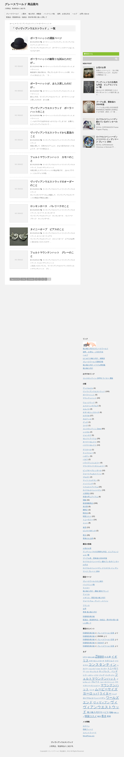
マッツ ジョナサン (90, 480)
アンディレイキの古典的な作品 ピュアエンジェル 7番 (106, 84)
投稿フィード (88, 729)
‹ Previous (30, 279)
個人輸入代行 (88, 368)
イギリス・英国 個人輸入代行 (94, 598)
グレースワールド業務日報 (93, 362)
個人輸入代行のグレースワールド (95, 349)
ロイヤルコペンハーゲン (92, 490)
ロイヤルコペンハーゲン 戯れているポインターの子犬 (106, 121)
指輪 (84, 500)
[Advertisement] (101, 35)
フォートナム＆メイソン (92, 474)
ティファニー (88, 453)
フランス (86, 605)
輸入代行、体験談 (35, 14)
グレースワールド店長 (105, 633)
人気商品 (86, 493)
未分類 (85, 506)
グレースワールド (12, 14)
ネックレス (94, 671)
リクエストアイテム (90, 487)
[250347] (100, 643)
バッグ (101, 675)
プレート (95, 682)
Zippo (99, 656)
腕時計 (85, 510)
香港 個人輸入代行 (90, 612)
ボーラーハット (48, 42)
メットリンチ (88, 484)
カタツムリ (110, 661)
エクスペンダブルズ (90, 406)
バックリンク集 (49, 14)
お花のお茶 (101, 67)
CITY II (85, 657)
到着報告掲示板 (89, 616)
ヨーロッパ (91, 693)
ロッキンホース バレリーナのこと (49, 206)
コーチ (85, 425)
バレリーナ (40, 213)
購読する (89, 54)
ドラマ (87, 671)
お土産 (107, 657)
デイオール (87, 450)
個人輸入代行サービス (98, 712)
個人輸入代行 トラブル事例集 (94, 365)
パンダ (107, 675)
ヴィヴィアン (57, 42)
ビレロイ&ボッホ (89, 531)
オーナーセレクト (89, 442)
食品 (99, 716)
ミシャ (85, 523)
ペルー (102, 682)
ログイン (86, 726)
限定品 (85, 513)
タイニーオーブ (42, 236)
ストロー (104, 668)
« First (23, 279)
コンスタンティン (102, 664)
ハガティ (86, 456)
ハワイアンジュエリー (91, 463)
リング (114, 694)
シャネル (86, 432)
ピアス (50, 236)
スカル (98, 668)
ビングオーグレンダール (92, 470)
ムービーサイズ (106, 689)
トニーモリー (88, 520)
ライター (86, 588)
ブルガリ (86, 477)
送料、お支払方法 (63, 14)
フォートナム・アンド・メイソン (95, 601)
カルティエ (87, 419)
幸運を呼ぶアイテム (90, 497)
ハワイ (96, 675)
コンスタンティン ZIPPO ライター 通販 (98, 378)
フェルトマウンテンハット (45, 167)
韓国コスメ (87, 516)
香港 (109, 716)
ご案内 (23, 14)
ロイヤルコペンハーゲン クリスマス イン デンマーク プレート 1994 (107, 139)
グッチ (85, 422)
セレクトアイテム (89, 438)
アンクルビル (88, 388)
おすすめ (86, 416)
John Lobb (91, 657)
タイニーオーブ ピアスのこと (47, 229)
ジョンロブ (87, 435)
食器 (84, 527)
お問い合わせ (84, 14)
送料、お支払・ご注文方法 (93, 352)
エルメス (86, 409)
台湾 (84, 609)
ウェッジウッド (89, 402)
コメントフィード (89, 733)
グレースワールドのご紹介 (93, 581)
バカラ (85, 459)
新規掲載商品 (88, 503)
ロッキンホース (50, 213)
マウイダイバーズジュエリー (94, 466)
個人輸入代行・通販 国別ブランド (96, 591)
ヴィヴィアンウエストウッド (62, 66)
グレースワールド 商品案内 (21, 4)
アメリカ (86, 594)
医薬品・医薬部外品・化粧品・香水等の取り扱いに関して (26, 17)
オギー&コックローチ (91, 412)
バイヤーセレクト (89, 445)
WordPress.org (88, 736)
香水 (84, 535)
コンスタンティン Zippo (92, 429)
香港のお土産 (88, 538)
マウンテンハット (89, 398)
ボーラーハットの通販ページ (46, 38)
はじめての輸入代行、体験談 (94, 358)
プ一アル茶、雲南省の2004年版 (95, 558)
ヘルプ (74, 14)
